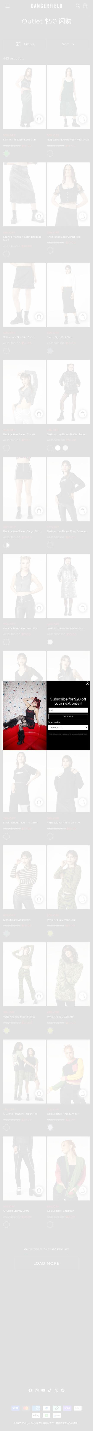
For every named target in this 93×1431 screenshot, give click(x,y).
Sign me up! (68, 716)
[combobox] (67, 727)
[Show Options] (86, 727)
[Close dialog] (87, 683)
